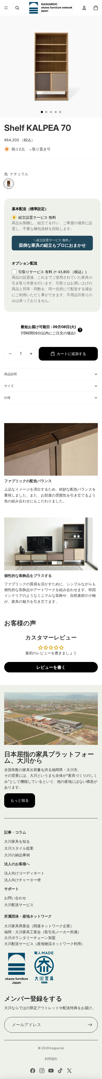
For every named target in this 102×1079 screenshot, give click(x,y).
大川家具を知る (17, 841)
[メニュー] (6, 8)
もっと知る (19, 800)
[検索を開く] (17, 8)
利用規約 (51, 1059)
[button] (80, 330)
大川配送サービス (18, 904)
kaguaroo (57, 1048)
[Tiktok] (60, 1070)
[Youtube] (51, 1070)
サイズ (9, 386)
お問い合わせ (15, 898)
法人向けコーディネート (24, 873)
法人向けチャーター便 (22, 880)
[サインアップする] (89, 1024)
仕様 (7, 398)
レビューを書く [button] (51, 667)
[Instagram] (42, 1070)
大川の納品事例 (17, 855)
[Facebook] (33, 1070)
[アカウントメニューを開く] (84, 8)
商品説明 (10, 374)
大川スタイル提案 (18, 848)
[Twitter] (69, 1070)
